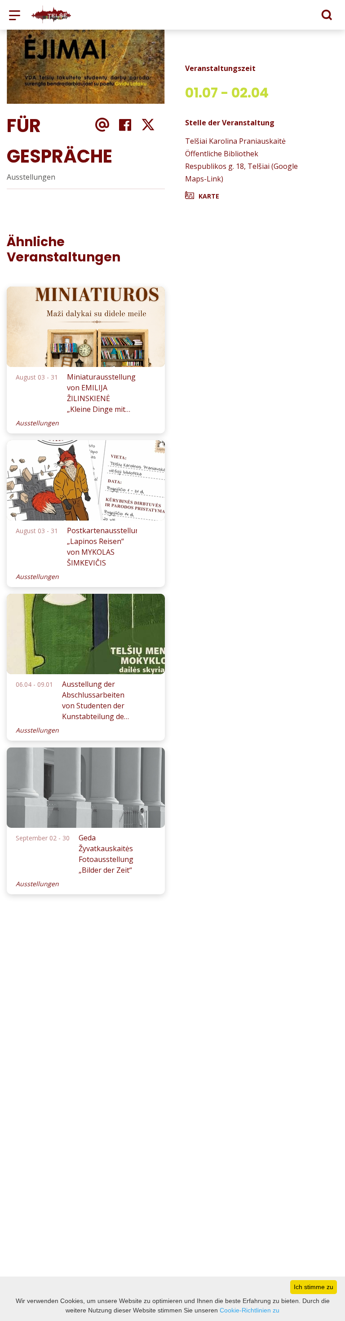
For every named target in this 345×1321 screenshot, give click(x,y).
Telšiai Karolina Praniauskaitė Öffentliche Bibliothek (235, 147)
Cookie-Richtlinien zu (249, 1310)
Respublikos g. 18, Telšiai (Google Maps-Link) (241, 172)
